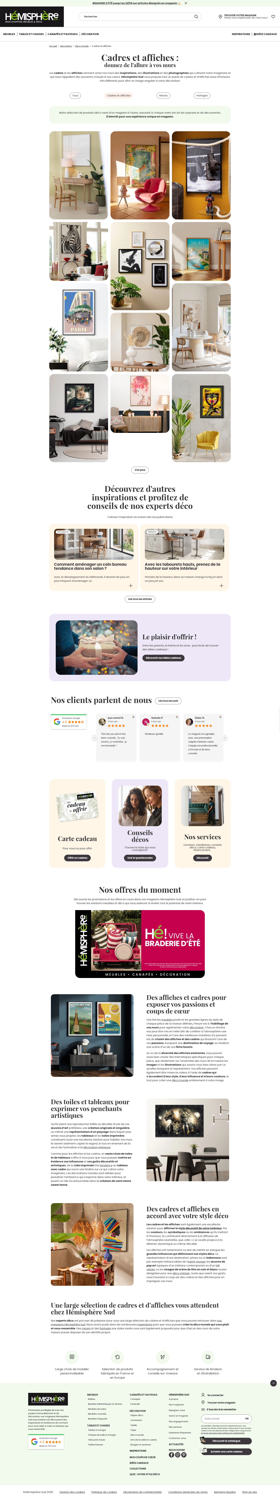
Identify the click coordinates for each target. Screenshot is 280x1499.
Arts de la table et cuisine (143, 1440)
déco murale (180, 1080)
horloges (105, 1328)
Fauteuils (135, 1404)
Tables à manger (97, 1430)
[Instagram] (177, 1455)
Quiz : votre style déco (145, 1474)
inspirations (144, 1324)
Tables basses (95, 1445)
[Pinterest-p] (184, 1455)
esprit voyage (196, 1261)
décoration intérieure (97, 1147)
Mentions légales (225, 1492)
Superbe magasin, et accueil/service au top (199, 735)
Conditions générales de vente (188, 1492)
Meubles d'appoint (97, 1419)
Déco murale (137, 1435)
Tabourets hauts (96, 1440)
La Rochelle (151, 733)
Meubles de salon (97, 1409)
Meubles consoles (97, 1414)
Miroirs (163, 95)
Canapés (135, 1399)
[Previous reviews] (95, 738)
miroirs (86, 1328)
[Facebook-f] (171, 1455)
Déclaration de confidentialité (142, 1492)
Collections (138, 1469)
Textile (133, 1425)
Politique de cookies (104, 1492)
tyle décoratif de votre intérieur (201, 1228)
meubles (167, 1020)
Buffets (91, 1399)
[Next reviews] (225, 738)
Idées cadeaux (139, 1463)
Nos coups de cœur (143, 1457)
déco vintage (181, 1273)
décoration (197, 1027)
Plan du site (249, 1492)
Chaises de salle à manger (102, 1435)
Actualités (176, 1444)
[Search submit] (195, 17)
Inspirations (138, 1451)
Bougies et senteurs (140, 1445)
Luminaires (136, 1420)
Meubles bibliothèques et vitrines (105, 1404)
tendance (106, 1165)
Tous (75, 95)
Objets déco (136, 1415)
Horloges (202, 95)
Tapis (133, 1430)
